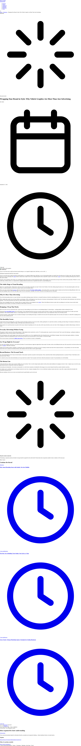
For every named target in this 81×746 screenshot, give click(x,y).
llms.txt (9, 744)
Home (1, 12)
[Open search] (0, 11)
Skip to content (3, 0)
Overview (5, 724)
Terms (6, 744)
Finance (3, 4)
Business (4, 3)
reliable (39, 302)
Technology (4, 5)
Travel (3, 8)
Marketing (4, 6)
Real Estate (4, 7)
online (15, 276)
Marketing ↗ (6, 725)
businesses (15, 289)
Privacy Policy (2, 744)
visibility (4, 345)
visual (59, 276)
